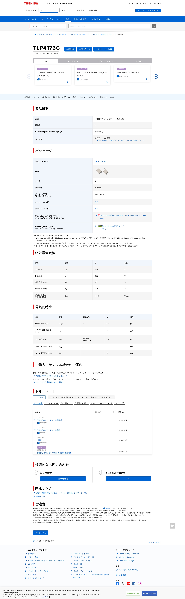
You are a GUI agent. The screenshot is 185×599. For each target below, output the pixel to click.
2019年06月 (122, 420)
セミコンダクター (45, 34)
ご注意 (112, 97)
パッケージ (36, 97)
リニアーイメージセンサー (83, 571)
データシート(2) (51, 403)
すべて (46, 61)
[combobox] (109, 26)
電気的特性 (56, 97)
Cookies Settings (133, 593)
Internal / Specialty (126, 557)
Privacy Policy (44, 597)
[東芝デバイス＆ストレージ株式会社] (59, 3)
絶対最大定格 (46, 97)
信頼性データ (42, 440)
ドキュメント (83, 97)
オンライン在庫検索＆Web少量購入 (50, 382)
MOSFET (31, 564)
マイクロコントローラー (37, 578)
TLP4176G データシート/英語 (48, 430)
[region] (92, 593)
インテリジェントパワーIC (83, 557)
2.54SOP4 (102, 161)
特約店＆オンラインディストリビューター (52, 376)
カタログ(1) (119, 403)
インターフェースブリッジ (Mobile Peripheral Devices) (91, 575)
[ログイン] (172, 526)
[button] (138, 3)
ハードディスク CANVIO (128, 570)
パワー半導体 (33, 557)
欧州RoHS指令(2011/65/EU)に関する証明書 (54, 453)
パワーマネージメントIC (82, 561)
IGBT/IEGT (32, 567)
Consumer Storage (126, 561)
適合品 (108, 508)
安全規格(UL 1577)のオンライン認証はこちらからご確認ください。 (122, 140)
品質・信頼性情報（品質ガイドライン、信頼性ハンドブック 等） (62, 493)
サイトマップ (155, 542)
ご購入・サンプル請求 (69, 97)
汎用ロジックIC (79, 567)
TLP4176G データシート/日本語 (49, 420)
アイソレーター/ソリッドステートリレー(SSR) (72, 34)
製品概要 (27, 97)
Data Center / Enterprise (129, 554)
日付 (120, 412)
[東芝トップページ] (35, 3)
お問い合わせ (93, 97)
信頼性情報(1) (66, 403)
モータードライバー (81, 554)
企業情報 (122, 575)
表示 (96, 202)
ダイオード (32, 574)
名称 (36, 412)
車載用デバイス (34, 554)
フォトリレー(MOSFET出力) (102, 34)
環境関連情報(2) (81, 403)
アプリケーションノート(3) (101, 403)
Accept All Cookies (149, 593)
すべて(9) (38, 403)
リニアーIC (77, 564)
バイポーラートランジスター (39, 571)
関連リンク (103, 97)
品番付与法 (40, 496)
